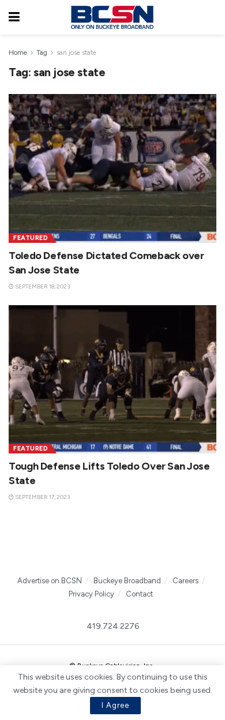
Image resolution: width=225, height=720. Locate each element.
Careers (185, 580)
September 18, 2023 (42, 286)
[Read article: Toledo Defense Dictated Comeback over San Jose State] (112, 168)
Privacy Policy (91, 594)
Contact (139, 594)
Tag (41, 52)
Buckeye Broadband (127, 580)
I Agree (115, 705)
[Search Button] (210, 17)
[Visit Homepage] (112, 17)
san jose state (76, 52)
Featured (30, 238)
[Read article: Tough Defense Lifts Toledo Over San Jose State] (112, 379)
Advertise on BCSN (49, 580)
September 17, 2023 (42, 497)
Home (18, 52)
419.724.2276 (113, 626)
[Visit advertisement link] (112, 545)
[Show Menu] (14, 17)
